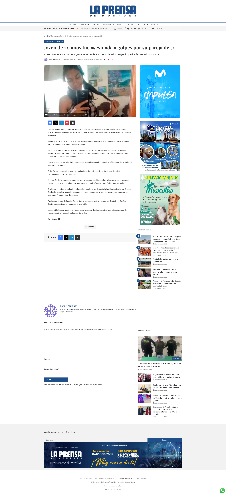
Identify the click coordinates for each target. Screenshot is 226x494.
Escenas (130, 24)
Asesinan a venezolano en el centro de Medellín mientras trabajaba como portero (167, 398)
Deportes (141, 24)
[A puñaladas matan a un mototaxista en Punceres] (144, 262)
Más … (154, 24)
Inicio (48, 36)
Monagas (83, 24)
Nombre (47, 359)
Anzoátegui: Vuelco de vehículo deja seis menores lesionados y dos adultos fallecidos (167, 283)
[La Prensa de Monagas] (113, 11)
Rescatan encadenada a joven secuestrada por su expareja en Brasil (165, 272)
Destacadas (55, 36)
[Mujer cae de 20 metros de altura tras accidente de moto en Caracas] (144, 377)
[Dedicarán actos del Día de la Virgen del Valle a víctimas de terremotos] (144, 388)
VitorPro (119, 486)
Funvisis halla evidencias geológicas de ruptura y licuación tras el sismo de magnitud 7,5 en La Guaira (167, 239)
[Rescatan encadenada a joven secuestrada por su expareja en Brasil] (144, 273)
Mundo (120, 24)
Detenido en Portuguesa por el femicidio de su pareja (99, 28)
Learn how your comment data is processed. (87, 385)
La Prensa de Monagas (125, 478)
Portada (72, 24)
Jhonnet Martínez (54, 60)
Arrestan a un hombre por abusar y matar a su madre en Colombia (159, 365)
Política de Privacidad (108, 482)
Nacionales (108, 24)
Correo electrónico (51, 369)
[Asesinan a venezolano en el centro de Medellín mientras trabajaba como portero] (144, 398)
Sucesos (96, 24)
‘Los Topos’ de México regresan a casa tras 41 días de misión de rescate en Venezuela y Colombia (166, 250)
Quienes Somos (130, 482)
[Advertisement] (90, 273)
